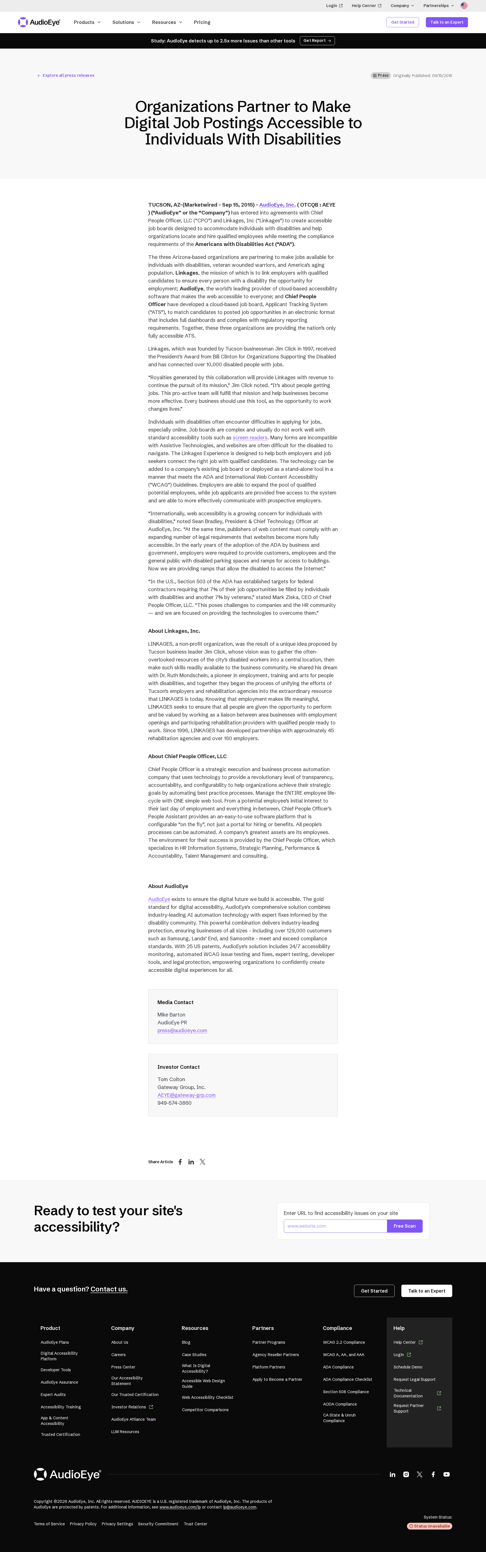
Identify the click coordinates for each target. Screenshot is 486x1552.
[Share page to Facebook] (180, 1161)
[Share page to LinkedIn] (191, 1161)
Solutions (123, 22)
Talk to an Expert (447, 22)
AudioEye (159, 899)
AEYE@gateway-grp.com (187, 1095)
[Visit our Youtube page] (446, 1474)
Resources (164, 22)
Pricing (202, 22)
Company (400, 5)
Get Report (314, 40)
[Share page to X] (202, 1161)
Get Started (402, 22)
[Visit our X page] (419, 1474)
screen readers (250, 437)
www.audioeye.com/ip (180, 1507)
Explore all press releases (68, 75)
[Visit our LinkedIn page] (392, 1474)
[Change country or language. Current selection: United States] (464, 6)
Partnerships (436, 5)
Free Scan (405, 1226)
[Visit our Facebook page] (433, 1474)
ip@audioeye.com (239, 1507)
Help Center (364, 5)
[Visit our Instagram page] (406, 1474)
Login (332, 5)
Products (84, 22)
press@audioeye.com (182, 1030)
